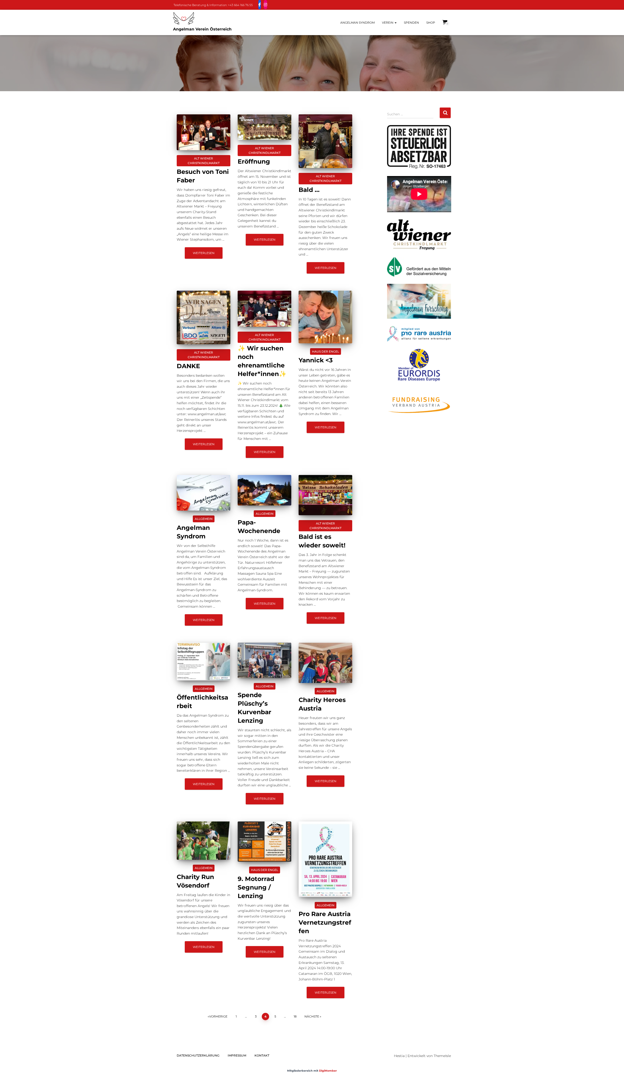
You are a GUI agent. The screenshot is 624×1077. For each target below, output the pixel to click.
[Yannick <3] (325, 317)
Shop (430, 22)
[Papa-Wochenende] (264, 490)
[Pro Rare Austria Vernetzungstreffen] (325, 859)
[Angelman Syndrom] (203, 493)
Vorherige (218, 1016)
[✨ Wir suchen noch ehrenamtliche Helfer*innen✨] (264, 309)
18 (295, 1016)
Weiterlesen (203, 253)
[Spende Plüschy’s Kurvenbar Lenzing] (264, 660)
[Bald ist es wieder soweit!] (325, 495)
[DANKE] (203, 317)
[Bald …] (325, 141)
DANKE (188, 366)
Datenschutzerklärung (198, 1055)
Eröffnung (254, 161)
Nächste (311, 1016)
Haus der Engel (325, 351)
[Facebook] (259, 4)
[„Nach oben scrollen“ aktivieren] (614, 1067)
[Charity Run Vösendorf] (203, 840)
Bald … (309, 189)
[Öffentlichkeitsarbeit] (203, 662)
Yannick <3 (316, 360)
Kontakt (261, 1055)
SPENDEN (411, 22)
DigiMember (328, 1070)
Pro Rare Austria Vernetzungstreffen (325, 922)
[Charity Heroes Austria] (325, 663)
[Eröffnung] (264, 127)
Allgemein (204, 519)
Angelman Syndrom (357, 22)
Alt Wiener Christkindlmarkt (204, 161)
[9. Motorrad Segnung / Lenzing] (264, 841)
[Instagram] (265, 4)
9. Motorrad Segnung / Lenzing (256, 887)
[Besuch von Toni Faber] (203, 132)
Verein (388, 22)
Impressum (237, 1055)
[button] (395, 22)
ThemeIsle (442, 1056)
